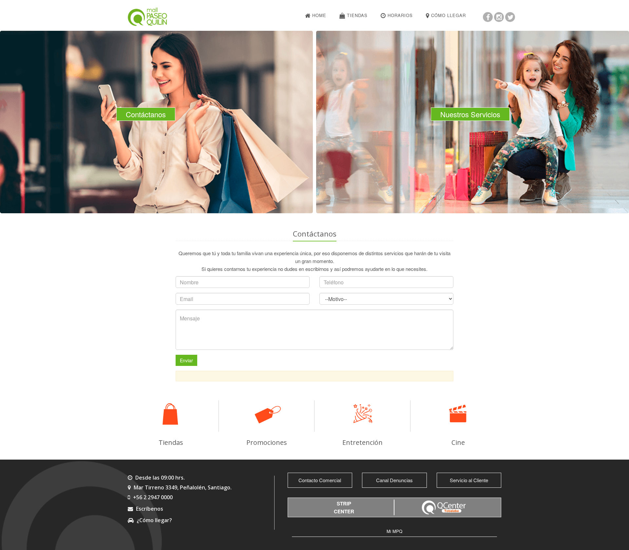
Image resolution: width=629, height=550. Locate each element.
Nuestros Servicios (470, 114)
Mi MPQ (394, 531)
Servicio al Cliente (469, 480)
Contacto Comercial (319, 480)
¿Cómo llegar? (153, 520)
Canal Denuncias (394, 480)
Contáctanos (146, 114)
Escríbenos (149, 508)
